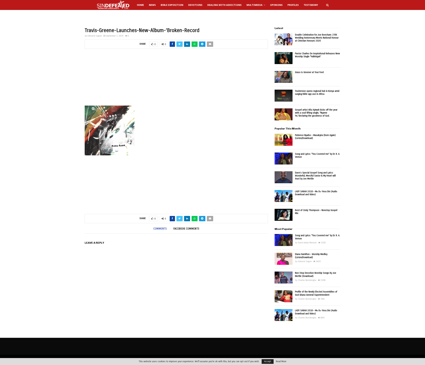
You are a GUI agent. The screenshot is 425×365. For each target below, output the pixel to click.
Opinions (276, 4)
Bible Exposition (172, 4)
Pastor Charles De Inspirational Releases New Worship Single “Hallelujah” (317, 55)
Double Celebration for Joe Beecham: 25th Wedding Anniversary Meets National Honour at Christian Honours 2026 (317, 37)
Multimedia (254, 4)
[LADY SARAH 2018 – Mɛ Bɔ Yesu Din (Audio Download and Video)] (284, 196)
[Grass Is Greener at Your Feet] (284, 77)
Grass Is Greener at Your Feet (309, 72)
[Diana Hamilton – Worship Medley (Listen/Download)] (284, 259)
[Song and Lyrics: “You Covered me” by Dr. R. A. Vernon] (284, 158)
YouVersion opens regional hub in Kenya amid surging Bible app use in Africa (317, 92)
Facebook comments (186, 228)
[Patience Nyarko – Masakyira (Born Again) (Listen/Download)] (284, 140)
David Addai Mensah (307, 243)
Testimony (311, 4)
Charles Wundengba (307, 280)
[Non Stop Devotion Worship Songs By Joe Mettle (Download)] (284, 278)
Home (140, 4)
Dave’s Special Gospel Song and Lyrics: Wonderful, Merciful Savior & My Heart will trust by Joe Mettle (315, 175)
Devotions (195, 4)
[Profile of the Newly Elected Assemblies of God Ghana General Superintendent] (284, 296)
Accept (267, 361)
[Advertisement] (176, 79)
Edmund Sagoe (95, 36)
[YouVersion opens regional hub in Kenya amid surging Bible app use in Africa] (284, 96)
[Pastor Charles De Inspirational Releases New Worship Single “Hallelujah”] (284, 58)
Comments (160, 228)
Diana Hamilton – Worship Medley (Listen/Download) (311, 256)
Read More (281, 361)
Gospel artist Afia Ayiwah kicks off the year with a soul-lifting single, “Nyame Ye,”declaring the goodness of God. (316, 112)
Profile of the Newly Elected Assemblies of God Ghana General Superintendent (316, 293)
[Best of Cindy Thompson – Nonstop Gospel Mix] (284, 215)
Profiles (293, 4)
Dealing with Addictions (224, 4)
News (152, 4)
